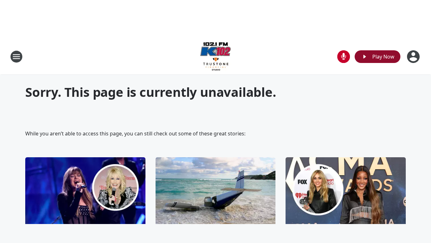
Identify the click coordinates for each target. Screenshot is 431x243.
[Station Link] (215, 56)
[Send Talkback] (343, 56)
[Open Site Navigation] (16, 56)
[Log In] (414, 56)
